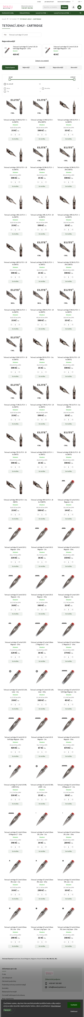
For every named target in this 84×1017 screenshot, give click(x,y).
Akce (23, 88)
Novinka (61, 88)
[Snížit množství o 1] (11, 135)
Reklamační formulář (9, 992)
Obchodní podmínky (63, 2)
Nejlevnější (26, 67)
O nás (39, 2)
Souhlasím (74, 1005)
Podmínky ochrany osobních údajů (14, 985)
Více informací (56, 1006)
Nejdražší (42, 67)
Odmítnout (73, 1011)
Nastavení (7, 1010)
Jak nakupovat (49, 2)
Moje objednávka (8, 999)
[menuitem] (9, 13)
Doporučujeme (10, 67)
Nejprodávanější (58, 67)
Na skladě (23, 84)
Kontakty (5, 988)
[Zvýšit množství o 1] (19, 135)
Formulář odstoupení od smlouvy (13, 995)
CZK (79, 2)
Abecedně (74, 67)
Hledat (64, 7)
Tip (23, 91)
